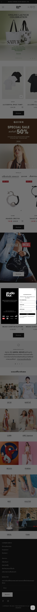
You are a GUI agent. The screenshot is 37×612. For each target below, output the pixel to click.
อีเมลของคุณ (22, 304)
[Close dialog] (35, 289)
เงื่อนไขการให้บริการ (25, 316)
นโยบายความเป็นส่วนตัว (30, 316)
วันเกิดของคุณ (21, 309)
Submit (27, 314)
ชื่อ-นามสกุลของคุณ (22, 299)
